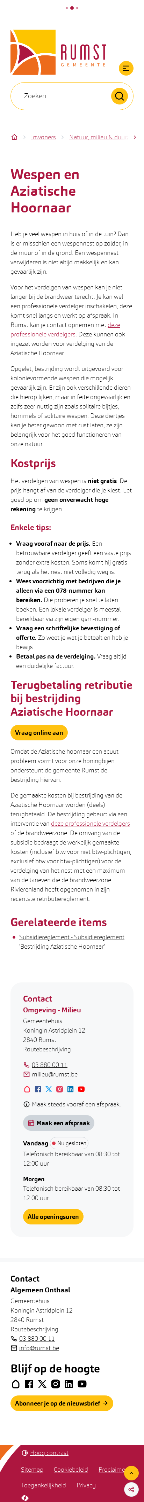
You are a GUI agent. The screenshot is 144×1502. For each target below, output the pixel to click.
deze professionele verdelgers (90, 823)
